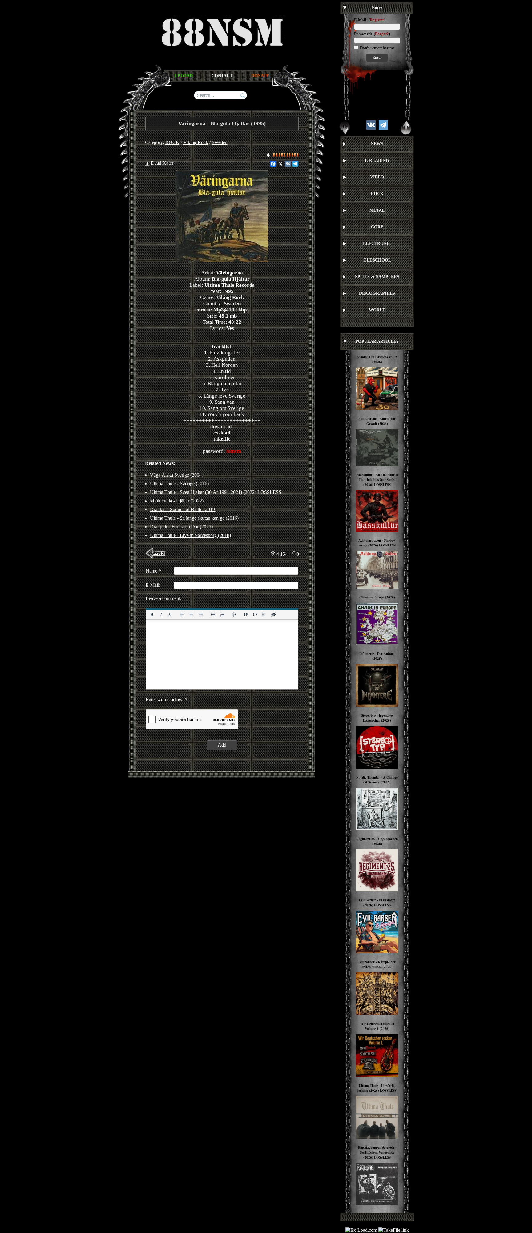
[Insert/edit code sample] (255, 614)
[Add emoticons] (233, 614)
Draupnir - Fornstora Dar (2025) (181, 526)
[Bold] (151, 614)
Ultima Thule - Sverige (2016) (179, 483)
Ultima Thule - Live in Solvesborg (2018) (190, 535)
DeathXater (162, 163)
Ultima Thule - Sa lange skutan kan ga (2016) (194, 518)
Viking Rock (195, 142)
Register (377, 20)
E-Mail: (361, 20)
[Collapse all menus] (406, 127)
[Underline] (170, 614)
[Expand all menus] (345, 127)
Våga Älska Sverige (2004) (176, 475)
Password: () (372, 33)
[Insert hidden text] (273, 614)
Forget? (382, 33)
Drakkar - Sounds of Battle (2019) (183, 509)
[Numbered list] (221, 614)
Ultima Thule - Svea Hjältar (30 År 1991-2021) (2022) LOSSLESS (215, 492)
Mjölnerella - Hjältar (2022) (177, 500)
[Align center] (191, 614)
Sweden (220, 142)
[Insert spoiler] (264, 614)
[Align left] (182, 614)
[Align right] (200, 614)
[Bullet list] (212, 614)
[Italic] (160, 614)
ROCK (172, 142)
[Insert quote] (245, 614)
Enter (377, 57)
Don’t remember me (377, 48)
